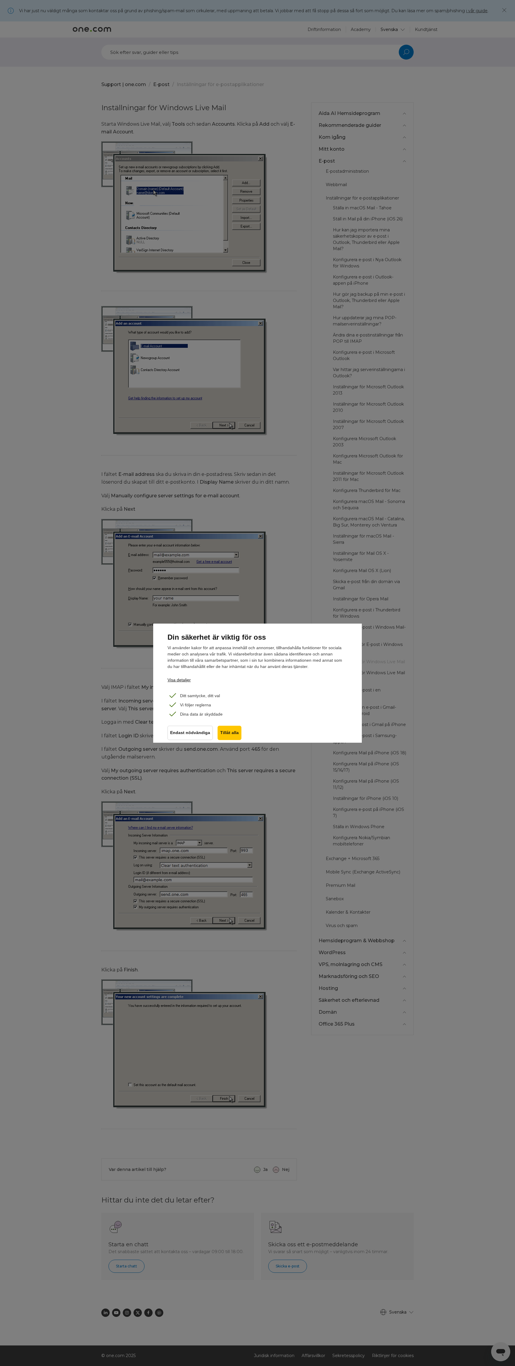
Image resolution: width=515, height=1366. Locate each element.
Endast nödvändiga (190, 732)
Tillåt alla (229, 732)
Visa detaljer (179, 679)
